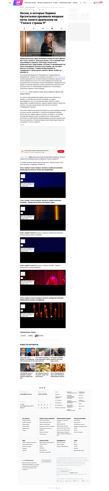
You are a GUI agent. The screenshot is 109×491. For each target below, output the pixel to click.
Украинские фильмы (27, 444)
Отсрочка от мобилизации (63, 430)
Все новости (26, 418)
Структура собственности (82, 401)
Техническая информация (82, 392)
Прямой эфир (25, 424)
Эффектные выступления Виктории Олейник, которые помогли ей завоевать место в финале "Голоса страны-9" (42, 158)
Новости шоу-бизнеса (30, 7)
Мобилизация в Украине (64, 418)
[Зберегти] (61, 28)
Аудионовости (25, 428)
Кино (23, 440)
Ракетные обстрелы (44, 420)
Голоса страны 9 (58, 77)
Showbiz (22, 7)
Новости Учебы (44, 440)
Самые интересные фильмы (29, 442)
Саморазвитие (43, 450)
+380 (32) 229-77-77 (65, 471)
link (38, 404)
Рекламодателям (59, 405)
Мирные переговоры (45, 424)
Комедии (24, 448)
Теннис (75, 446)
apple (68, 481)
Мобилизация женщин (62, 426)
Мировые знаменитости (45, 2)
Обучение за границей (45, 452)
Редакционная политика (58, 397)
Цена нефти (77, 420)
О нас (56, 392)
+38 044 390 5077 (42, 394)
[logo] (18, 3)
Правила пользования (60, 407)
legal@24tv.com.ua (73, 472)
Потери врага (43, 434)
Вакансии (81, 397)
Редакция (57, 394)
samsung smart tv (86, 481)
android (60, 481)
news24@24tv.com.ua (26, 394)
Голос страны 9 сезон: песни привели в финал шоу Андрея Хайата (41, 93)
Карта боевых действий (45, 422)
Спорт (75, 440)
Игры (80, 408)
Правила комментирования (71, 410)
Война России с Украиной (47, 418)
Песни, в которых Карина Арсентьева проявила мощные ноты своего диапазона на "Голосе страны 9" (51, 7)
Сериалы (24, 450)
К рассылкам (46, 461)
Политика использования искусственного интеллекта (70, 397)
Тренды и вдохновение (62, 446)
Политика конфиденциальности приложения (72, 401)
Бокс (75, 442)
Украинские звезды (30, 2)
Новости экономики (79, 418)
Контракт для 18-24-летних (63, 428)
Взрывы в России (44, 432)
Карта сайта (81, 406)
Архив (80, 403)
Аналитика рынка (61, 442)
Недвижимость (61, 440)
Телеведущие (58, 402)
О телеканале (58, 400)
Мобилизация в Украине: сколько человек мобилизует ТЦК (64, 434)
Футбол (76, 444)
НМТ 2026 (42, 448)
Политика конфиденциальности (72, 392)
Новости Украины (26, 422)
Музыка (55, 2)
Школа (41, 446)
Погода (24, 430)
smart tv (77, 481)
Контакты (81, 395)
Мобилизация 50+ (61, 424)
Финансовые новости (79, 424)
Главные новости (26, 420)
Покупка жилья (60, 444)
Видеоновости (25, 426)
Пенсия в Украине (78, 432)
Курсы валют (77, 422)
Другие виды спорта (79, 450)
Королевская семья (65, 2)
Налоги (76, 430)
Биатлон (76, 448)
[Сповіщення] (90, 3)
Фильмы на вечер (26, 446)
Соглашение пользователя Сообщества (70, 406)
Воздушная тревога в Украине (47, 426)
